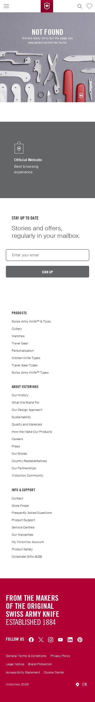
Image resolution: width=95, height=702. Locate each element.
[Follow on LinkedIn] (70, 640)
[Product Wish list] (89, 6)
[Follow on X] (41, 640)
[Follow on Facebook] (31, 640)
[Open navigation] (6, 6)
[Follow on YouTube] (60, 640)
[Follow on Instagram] (51, 640)
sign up (47, 272)
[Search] (80, 6)
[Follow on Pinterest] (80, 640)
